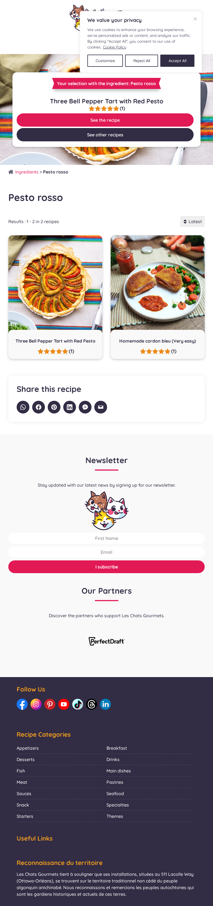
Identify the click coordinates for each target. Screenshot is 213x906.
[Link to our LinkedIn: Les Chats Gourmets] (105, 704)
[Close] (195, 19)
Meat (22, 782)
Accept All (177, 60)
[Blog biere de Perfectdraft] (106, 641)
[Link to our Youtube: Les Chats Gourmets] (63, 704)
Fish (21, 771)
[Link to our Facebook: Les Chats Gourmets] (22, 704)
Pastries (114, 782)
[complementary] (141, 42)
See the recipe (105, 120)
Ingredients (27, 172)
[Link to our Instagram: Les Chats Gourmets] (36, 704)
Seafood (115, 793)
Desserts (26, 759)
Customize (105, 60)
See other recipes (105, 134)
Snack (23, 805)
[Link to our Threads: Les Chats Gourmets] (91, 704)
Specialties (117, 805)
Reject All (141, 60)
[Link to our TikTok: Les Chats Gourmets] (77, 704)
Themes (114, 816)
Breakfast (116, 748)
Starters (25, 816)
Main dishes (118, 771)
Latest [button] (195, 221)
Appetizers (28, 748)
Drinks (113, 759)
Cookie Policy (114, 47)
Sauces (24, 793)
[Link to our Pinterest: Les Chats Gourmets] (49, 704)
